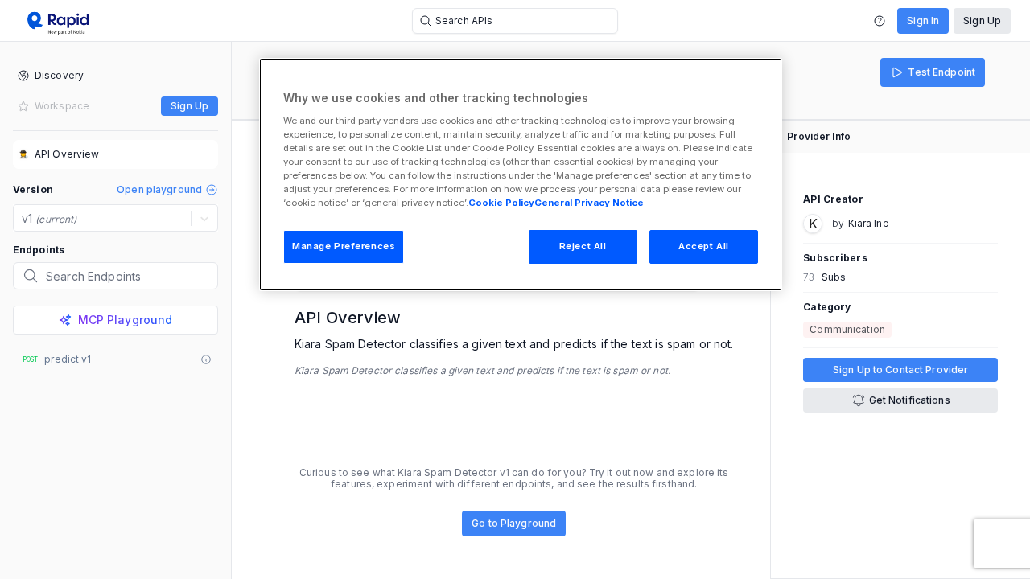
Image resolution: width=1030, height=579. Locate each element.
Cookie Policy (501, 202)
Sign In (923, 20)
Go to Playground (514, 523)
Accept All (703, 246)
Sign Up (982, 20)
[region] (520, 174)
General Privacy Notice (589, 202)
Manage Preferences (343, 246)
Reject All (583, 246)
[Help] (879, 21)
